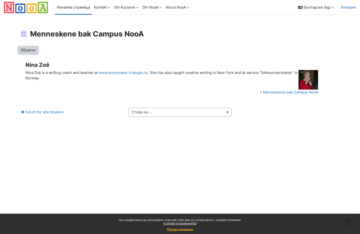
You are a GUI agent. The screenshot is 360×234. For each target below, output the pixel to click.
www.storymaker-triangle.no (123, 72)
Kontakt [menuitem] (100, 7)
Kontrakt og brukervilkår (180, 223)
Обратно (28, 50)
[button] (316, 7)
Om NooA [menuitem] (150, 7)
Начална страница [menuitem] (73, 7)
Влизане (348, 7)
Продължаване (180, 229)
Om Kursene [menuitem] (124, 7)
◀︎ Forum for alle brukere (42, 112)
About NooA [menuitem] (176, 7)
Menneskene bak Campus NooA (290, 92)
